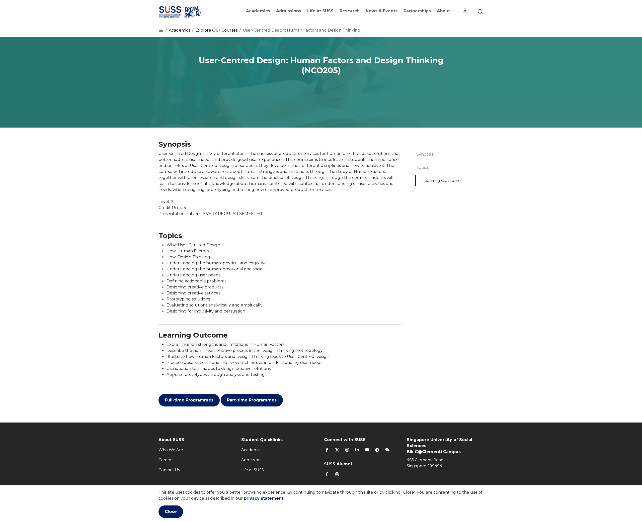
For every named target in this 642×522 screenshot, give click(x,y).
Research (350, 11)
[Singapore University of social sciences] (188, 11)
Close (171, 511)
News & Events (381, 11)
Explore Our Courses (216, 30)
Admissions (288, 11)
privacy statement (263, 498)
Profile (465, 11)
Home (161, 30)
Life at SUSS (320, 11)
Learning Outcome (441, 180)
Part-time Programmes (252, 400)
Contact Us (169, 469)
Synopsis (424, 154)
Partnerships (417, 11)
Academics (258, 11)
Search (480, 11)
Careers (165, 459)
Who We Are (170, 449)
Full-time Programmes (189, 400)
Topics (422, 167)
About (443, 11)
